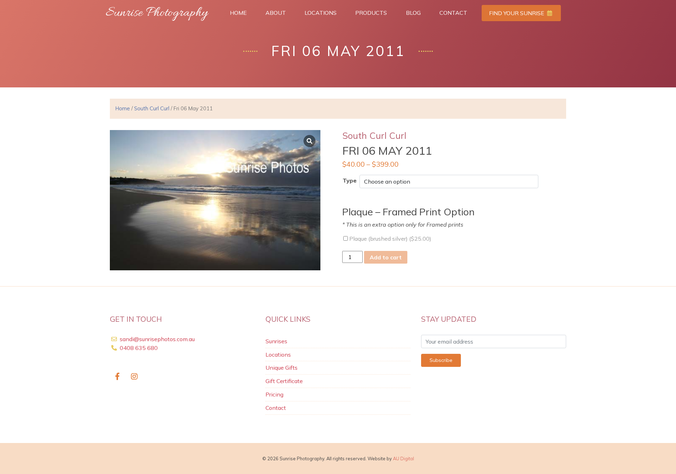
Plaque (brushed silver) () (389, 238)
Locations (321, 12)
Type (350, 180)
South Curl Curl (151, 108)
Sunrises (276, 341)
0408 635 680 (138, 347)
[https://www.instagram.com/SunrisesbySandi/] (134, 376)
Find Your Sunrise (517, 13)
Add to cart (386, 257)
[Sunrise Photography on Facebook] (117, 376)
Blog (413, 12)
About (275, 12)
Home (238, 12)
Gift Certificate (284, 380)
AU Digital (403, 458)
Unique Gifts (281, 367)
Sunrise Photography (157, 13)
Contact (453, 12)
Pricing (274, 394)
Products (371, 12)
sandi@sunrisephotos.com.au (157, 339)
